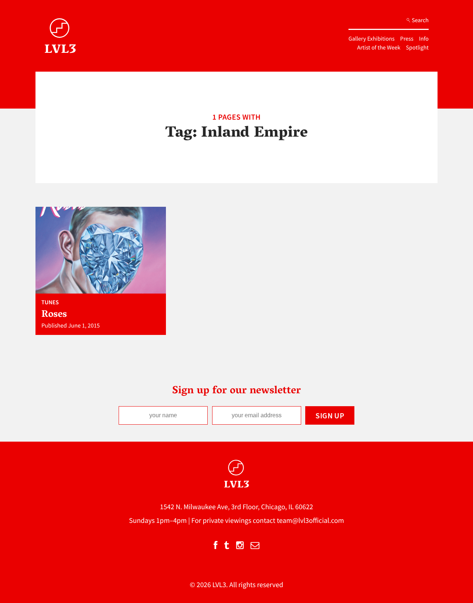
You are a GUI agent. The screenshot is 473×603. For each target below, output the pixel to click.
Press (407, 38)
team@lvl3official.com (310, 520)
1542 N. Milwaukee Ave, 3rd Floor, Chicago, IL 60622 (236, 507)
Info (424, 38)
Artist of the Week (379, 47)
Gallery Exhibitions (371, 38)
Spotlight (417, 47)
